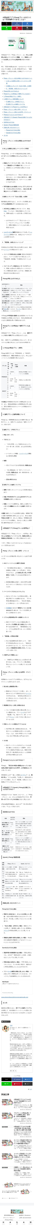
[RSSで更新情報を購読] (16, 1071)
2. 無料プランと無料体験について (14, 99)
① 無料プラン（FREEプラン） (15, 101)
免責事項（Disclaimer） (25, 1215)
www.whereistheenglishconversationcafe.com (14, 997)
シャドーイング (8, 232)
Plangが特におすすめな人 (11, 91)
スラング (6, 930)
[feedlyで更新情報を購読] (13, 1071)
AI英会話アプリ (6, 1021)
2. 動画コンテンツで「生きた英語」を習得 (18, 86)
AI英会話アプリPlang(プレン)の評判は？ (16, 107)
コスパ (5, 309)
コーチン (19, 309)
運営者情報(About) (9, 1215)
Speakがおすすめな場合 (13, 132)
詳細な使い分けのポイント (12, 127)
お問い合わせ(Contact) (25, 1217)
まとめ (6, 135)
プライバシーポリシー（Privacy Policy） (9, 1218)
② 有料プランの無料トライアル (15, 104)
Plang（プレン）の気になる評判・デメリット (17, 112)
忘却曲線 (8, 608)
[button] (27, 28)
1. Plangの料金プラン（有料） (13, 96)
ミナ (11, 1025)
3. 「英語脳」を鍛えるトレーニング (16, 88)
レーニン (6, 249)
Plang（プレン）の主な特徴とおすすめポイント (18, 78)
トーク (23, 712)
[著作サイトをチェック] (11, 1071)
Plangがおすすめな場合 (13, 130)
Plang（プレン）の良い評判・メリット (15, 109)
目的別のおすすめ (9, 122)
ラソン (12, 717)
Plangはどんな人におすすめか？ (13, 114)
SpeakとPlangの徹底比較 (11, 125)
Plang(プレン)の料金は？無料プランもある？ (17, 93)
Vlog (5, 211)
